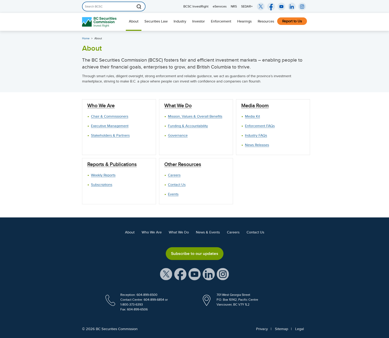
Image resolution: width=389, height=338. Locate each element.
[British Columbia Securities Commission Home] (100, 22)
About (133, 21)
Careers (174, 175)
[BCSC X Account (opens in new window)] (166, 274)
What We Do (179, 232)
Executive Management (109, 126)
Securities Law (156, 21)
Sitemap (281, 329)
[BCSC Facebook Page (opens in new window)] (271, 6)
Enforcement (221, 21)
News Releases (257, 145)
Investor (198, 21)
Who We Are (152, 232)
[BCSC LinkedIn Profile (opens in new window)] (209, 274)
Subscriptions (101, 185)
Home (86, 38)
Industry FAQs (256, 135)
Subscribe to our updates (194, 253)
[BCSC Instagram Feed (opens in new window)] (302, 6)
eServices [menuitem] (220, 6)
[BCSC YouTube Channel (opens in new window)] (281, 6)
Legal (299, 329)
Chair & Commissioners (109, 116)
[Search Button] (139, 6)
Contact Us (177, 185)
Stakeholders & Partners (110, 135)
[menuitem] (133, 22)
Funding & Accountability (188, 126)
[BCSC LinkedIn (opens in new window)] (292, 6)
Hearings (244, 21)
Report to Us (292, 21)
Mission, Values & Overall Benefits (195, 116)
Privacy (262, 329)
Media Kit (252, 116)
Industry (180, 21)
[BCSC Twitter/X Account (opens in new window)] (261, 6)
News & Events (208, 232)
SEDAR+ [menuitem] (247, 6)
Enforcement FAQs (260, 126)
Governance (178, 135)
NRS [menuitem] (234, 6)
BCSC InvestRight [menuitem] (195, 6)
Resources (266, 21)
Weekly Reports (103, 175)
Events (173, 194)
